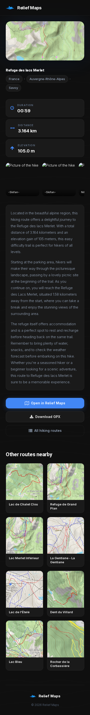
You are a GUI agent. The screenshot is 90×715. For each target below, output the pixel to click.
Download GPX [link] (47, 417)
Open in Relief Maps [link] (48, 403)
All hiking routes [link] (48, 430)
